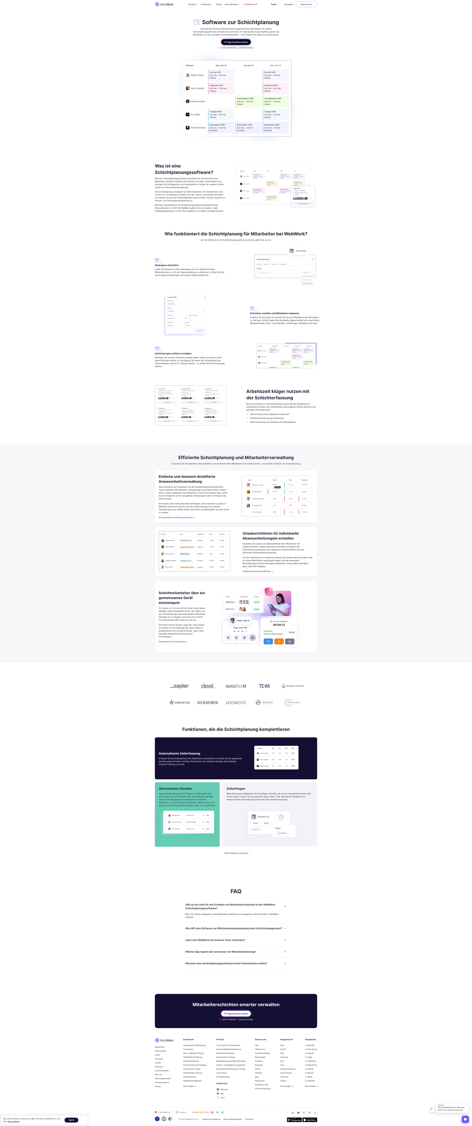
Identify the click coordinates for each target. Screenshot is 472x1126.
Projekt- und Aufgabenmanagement (230, 1065)
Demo (274, 4)
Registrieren (306, 4)
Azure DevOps (286, 1073)
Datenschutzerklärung (211, 1119)
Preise (219, 4)
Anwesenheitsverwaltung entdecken (176, 517)
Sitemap (258, 1073)
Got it (71, 1120)
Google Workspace (287, 1069)
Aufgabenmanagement (192, 1081)
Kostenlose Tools (261, 1085)
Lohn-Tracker (221, 1073)
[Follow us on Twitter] (314, 1113)
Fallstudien (159, 1067)
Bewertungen (260, 1057)
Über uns (158, 1074)
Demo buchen (160, 1051)
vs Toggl (308, 1057)
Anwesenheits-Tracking (192, 1073)
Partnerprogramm (162, 1082)
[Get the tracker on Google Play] (294, 1120)
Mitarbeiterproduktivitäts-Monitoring (230, 1061)
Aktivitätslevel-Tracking (192, 1057)
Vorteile (158, 1063)
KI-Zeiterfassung (223, 1077)
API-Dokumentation (263, 1089)
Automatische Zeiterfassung (194, 1045)
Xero (282, 1061)
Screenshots (188, 1049)
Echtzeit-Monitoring (191, 1061)
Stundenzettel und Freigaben (195, 1065)
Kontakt (158, 1086)
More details (13, 1121)
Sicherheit (249, 1119)
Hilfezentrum (260, 1049)
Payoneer (284, 1057)
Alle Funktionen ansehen (236, 853)
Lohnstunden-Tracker (191, 1069)
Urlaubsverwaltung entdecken (257, 571)
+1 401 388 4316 (164, 1112)
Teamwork (284, 1077)
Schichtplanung (189, 1077)
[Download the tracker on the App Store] (309, 1120)
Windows (224, 1089)
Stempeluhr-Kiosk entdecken (172, 641)
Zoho (282, 1065)
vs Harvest (309, 1073)
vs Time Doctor (311, 1049)
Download (159, 1059)
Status (257, 1069)
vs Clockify (309, 1053)
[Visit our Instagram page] (309, 1113)
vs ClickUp (309, 1069)
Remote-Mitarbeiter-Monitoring (228, 1049)
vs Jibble (308, 1077)
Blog (257, 1077)
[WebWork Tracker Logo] (166, 4)
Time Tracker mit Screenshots (228, 1045)
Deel (282, 1045)
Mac (222, 1093)
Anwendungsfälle (162, 1071)
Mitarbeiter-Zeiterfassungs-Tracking (230, 1069)
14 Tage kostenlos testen (236, 42)
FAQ (256, 1045)
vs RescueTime (311, 1065)
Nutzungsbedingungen (232, 1119)
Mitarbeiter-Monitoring (225, 1053)
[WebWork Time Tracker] (164, 1040)
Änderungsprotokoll (163, 1078)
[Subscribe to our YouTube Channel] (298, 1113)
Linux (222, 1097)
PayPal (283, 1049)
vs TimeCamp (310, 1061)
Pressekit (258, 1061)
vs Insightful (310, 1081)
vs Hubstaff (309, 1045)
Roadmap (259, 1065)
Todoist (283, 1081)
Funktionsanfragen (262, 1053)
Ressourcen (259, 1081)
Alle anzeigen (188, 1086)
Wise (282, 1053)
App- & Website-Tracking (193, 1053)
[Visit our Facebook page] (303, 1113)
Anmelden (288, 4)
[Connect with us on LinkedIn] (292, 1113)
